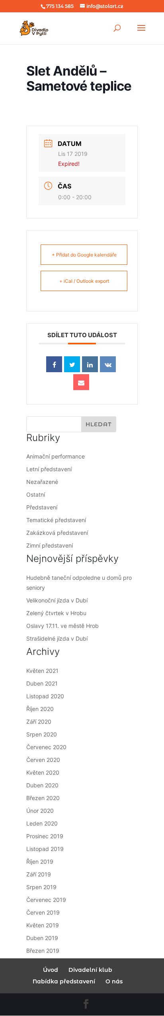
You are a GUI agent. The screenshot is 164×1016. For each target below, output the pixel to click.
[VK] (108, 364)
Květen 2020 (42, 772)
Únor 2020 (40, 810)
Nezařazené (42, 481)
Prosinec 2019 (44, 836)
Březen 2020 (43, 798)
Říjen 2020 (40, 708)
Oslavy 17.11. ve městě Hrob (62, 625)
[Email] (81, 382)
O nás (114, 981)
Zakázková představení (57, 532)
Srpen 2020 (41, 734)
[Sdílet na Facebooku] (54, 364)
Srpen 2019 (41, 887)
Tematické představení (56, 520)
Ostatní (35, 494)
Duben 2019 (42, 937)
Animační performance (55, 456)
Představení (41, 507)
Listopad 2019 (45, 848)
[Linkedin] (90, 364)
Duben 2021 (42, 683)
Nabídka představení (64, 981)
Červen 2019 (43, 912)
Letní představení (49, 469)
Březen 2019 (42, 950)
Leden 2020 (42, 823)
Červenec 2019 (46, 899)
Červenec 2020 (46, 747)
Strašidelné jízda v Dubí (57, 638)
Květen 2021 (42, 670)
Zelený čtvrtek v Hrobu (56, 613)
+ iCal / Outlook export (84, 281)
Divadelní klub (90, 969)
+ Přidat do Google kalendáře (84, 255)
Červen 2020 (43, 759)
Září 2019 (38, 874)
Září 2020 (38, 721)
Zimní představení (49, 545)
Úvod (50, 969)
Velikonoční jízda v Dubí (57, 600)
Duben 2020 (42, 785)
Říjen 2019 (39, 861)
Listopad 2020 (45, 696)
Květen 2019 (42, 925)
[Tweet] (72, 364)
